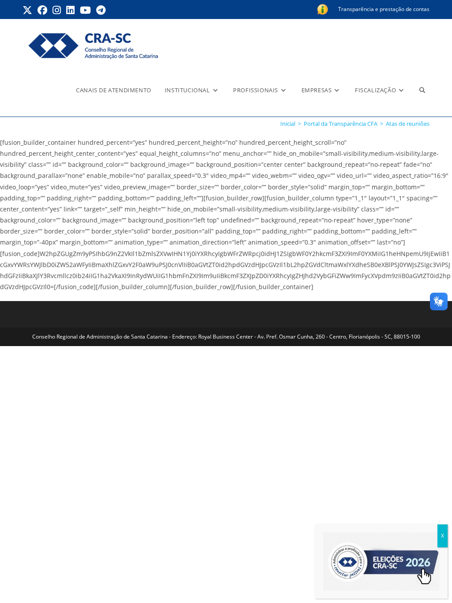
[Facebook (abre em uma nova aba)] (42, 10)
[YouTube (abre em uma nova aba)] (85, 10)
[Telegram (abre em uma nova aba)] (101, 10)
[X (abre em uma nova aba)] (29, 10)
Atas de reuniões (407, 124)
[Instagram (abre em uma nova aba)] (57, 10)
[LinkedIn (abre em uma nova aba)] (70, 10)
